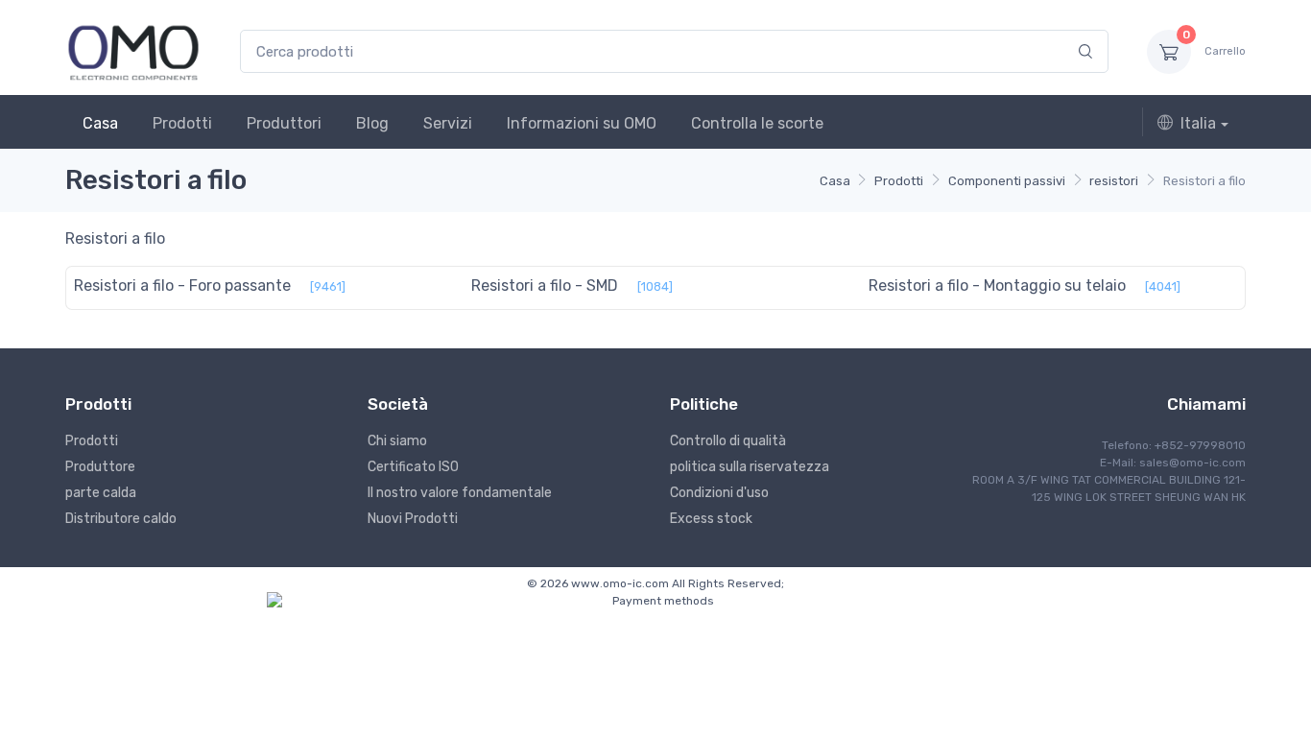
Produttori (284, 123)
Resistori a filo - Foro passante (182, 285)
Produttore (100, 467)
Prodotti (182, 123)
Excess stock (711, 519)
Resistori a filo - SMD (544, 285)
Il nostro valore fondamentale (460, 493)
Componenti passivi (1006, 181)
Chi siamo (397, 441)
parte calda (100, 493)
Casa (100, 123)
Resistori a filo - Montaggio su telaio (997, 285)
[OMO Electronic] (133, 51)
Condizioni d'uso (719, 493)
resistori (1113, 181)
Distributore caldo (121, 519)
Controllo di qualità (728, 441)
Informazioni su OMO (581, 123)
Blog (372, 123)
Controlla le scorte (757, 123)
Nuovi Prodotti (413, 519)
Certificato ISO (413, 467)
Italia (1198, 123)
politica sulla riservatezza (749, 467)
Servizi (447, 123)
